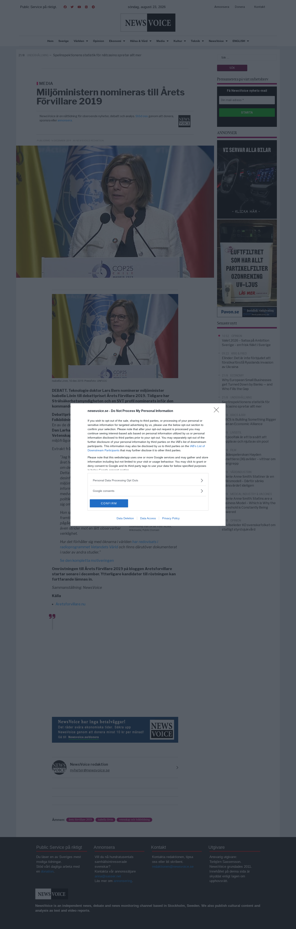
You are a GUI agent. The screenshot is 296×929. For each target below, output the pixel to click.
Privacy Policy (171, 518)
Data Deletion (125, 518)
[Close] (217, 411)
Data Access (148, 518)
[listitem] (148, 480)
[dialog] (148, 464)
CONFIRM (109, 503)
